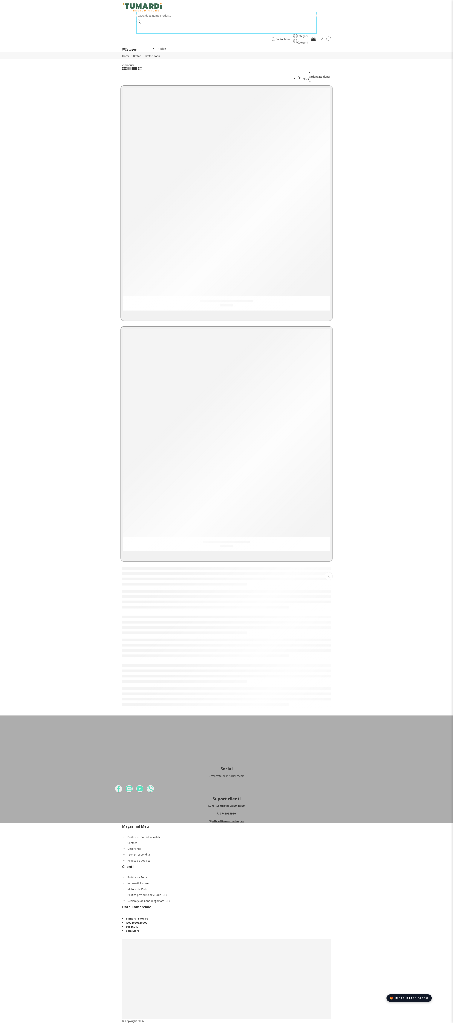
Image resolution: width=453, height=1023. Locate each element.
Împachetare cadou (409, 998)
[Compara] (328, 39)
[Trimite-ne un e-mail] (136, 790)
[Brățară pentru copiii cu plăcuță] (226, 433)
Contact (132, 843)
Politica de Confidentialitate (144, 837)
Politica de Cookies (138, 860)
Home (126, 56)
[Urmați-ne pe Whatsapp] (157, 790)
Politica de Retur (137, 877)
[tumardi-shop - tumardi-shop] (142, 6)
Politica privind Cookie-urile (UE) (147, 895)
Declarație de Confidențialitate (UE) (148, 901)
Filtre (305, 78)
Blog (163, 48)
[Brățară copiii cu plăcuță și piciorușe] (226, 192)
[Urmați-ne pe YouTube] (146, 790)
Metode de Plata (137, 889)
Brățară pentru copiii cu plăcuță (226, 541)
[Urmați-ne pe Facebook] (125, 790)
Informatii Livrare (138, 883)
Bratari (137, 56)
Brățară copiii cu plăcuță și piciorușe (226, 300)
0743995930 (227, 813)
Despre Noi (134, 848)
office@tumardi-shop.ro (228, 821)
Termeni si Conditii (138, 854)
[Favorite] (320, 39)
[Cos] (313, 39)
